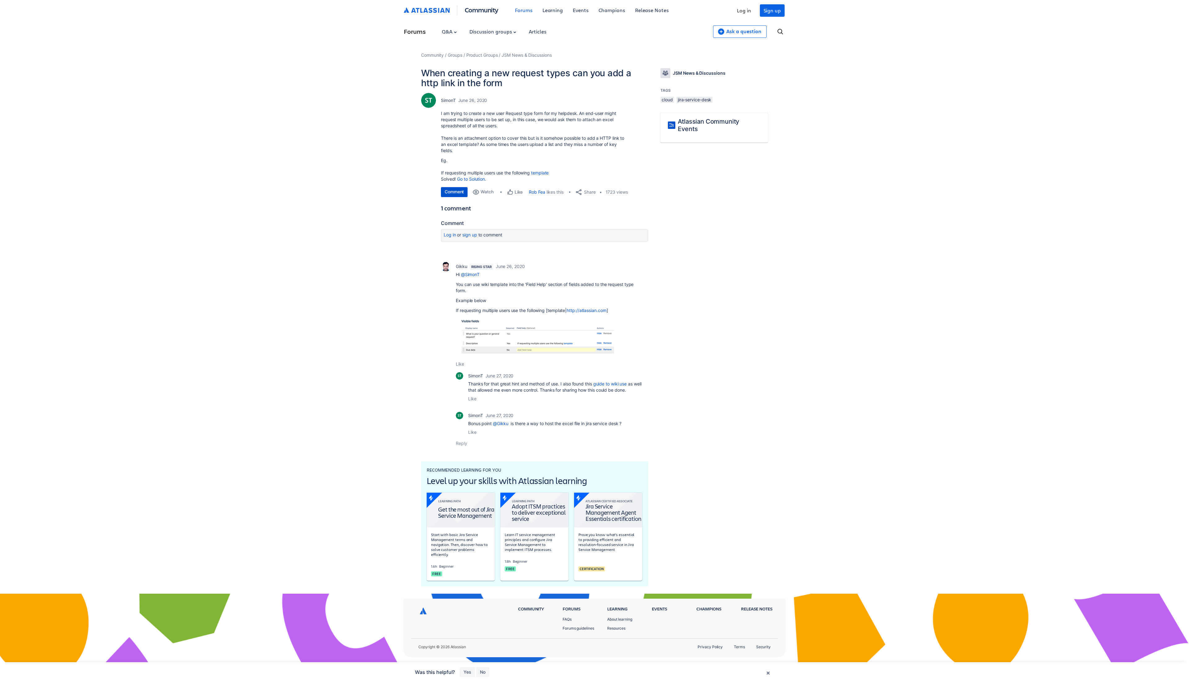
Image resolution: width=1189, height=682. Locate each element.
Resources (616, 628)
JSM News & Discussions (526, 55)
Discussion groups (491, 31)
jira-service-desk (695, 99)
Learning (552, 10)
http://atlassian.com (586, 310)
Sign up (772, 10)
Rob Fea (537, 192)
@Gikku (500, 423)
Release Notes (652, 10)
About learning (619, 619)
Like (460, 364)
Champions (612, 10)
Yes (467, 672)
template (540, 172)
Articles (537, 31)
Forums (524, 10)
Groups (455, 55)
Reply (461, 443)
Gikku (461, 266)
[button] (535, 337)
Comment (454, 191)
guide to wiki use (610, 383)
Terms (739, 647)
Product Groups (482, 55)
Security (763, 647)
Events (581, 10)
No (483, 672)
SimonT (448, 100)
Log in (744, 10)
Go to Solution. (471, 179)
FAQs (567, 619)
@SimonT (470, 274)
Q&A (448, 31)
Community (482, 9)
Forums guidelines (578, 628)
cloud (667, 99)
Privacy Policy (710, 647)
